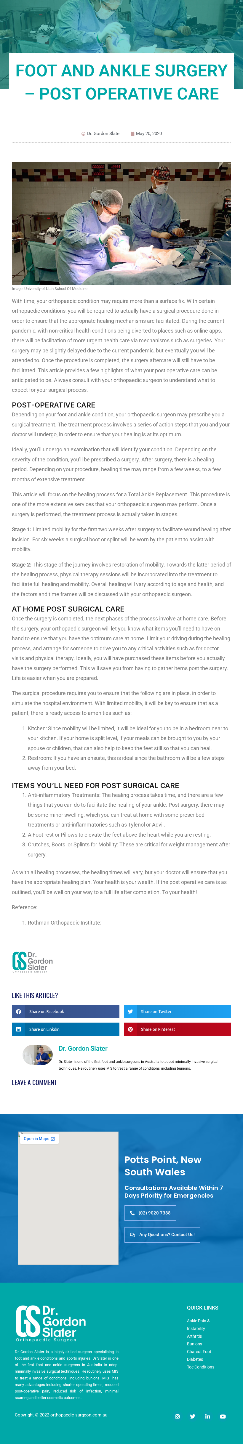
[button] (65, 1011)
